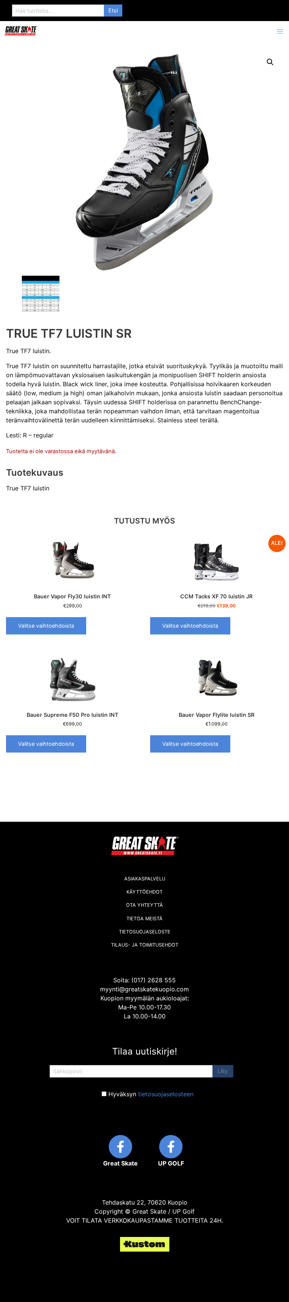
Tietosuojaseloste (144, 932)
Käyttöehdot (144, 892)
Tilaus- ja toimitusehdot (144, 945)
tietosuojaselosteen (165, 1094)
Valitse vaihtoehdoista (46, 625)
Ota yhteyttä (144, 905)
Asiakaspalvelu (144, 879)
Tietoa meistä (144, 918)
